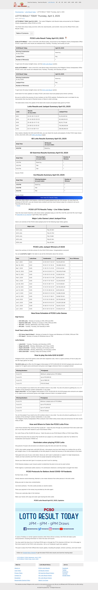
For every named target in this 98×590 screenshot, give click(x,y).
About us (17, 568)
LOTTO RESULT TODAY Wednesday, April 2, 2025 (29, 557)
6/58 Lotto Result (37, 135)
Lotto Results (51, 2)
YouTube (64, 573)
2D (56, 2)
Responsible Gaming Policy (22, 580)
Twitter (64, 570)
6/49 (73, 2)
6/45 (69, 2)
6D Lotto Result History (45, 578)
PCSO (18, 205)
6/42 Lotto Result (47, 90)
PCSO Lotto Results (44, 568)
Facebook (65, 568)
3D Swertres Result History (46, 573)
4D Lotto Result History (45, 575)
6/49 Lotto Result (47, 64)
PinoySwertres (19, 12)
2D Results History (43, 570)
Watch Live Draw (43, 580)
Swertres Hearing (32, 2)
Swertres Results (42, 2)
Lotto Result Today (30, 12)
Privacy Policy (18, 573)
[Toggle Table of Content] (30, 33)
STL (29, 6)
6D (62, 2)
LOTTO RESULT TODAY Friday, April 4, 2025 (27, 559)
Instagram (65, 572)
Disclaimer (18, 578)
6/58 (80, 2)
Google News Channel (29, 552)
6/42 (65, 2)
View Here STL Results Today (49, 197)
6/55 (76, 2)
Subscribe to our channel (24, 214)
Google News (66, 575)
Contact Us (18, 575)
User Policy (18, 570)
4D (59, 2)
